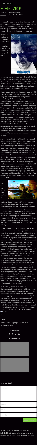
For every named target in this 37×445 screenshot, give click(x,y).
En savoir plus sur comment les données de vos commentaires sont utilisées (17, 434)
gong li (15, 323)
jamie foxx (24, 323)
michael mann (7, 325)
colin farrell (6, 323)
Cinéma (11, 12)
